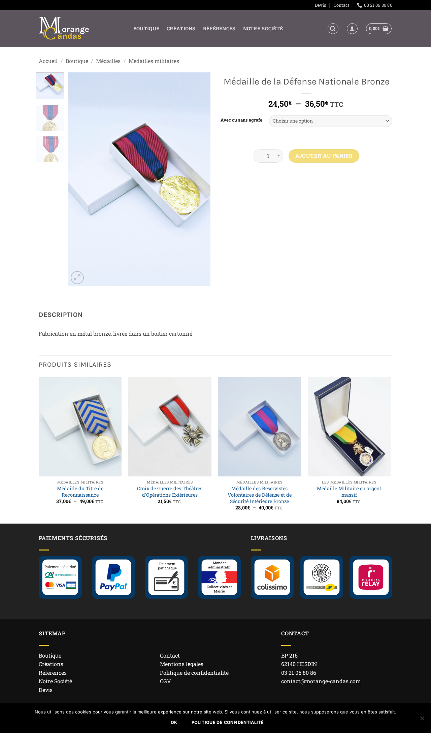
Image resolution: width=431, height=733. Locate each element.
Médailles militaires (154, 60)
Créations (181, 28)
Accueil (48, 60)
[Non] (422, 720)
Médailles (108, 60)
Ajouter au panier (324, 155)
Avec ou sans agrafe (241, 120)
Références (219, 28)
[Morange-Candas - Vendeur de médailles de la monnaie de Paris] (64, 29)
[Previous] (80, 179)
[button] (333, 28)
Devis (320, 5)
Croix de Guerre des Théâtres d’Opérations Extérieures (169, 492)
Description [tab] (61, 315)
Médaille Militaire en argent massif (349, 492)
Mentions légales (181, 663)
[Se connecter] (352, 28)
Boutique (146, 28)
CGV (165, 681)
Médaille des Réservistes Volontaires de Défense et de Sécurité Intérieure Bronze (260, 495)
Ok (174, 722)
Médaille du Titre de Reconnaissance (80, 492)
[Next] (199, 179)
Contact (342, 5)
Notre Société (263, 28)
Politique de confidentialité (194, 672)
